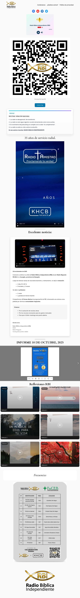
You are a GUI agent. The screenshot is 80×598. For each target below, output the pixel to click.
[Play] (38, 32)
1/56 (29, 378)
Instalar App (40, 105)
